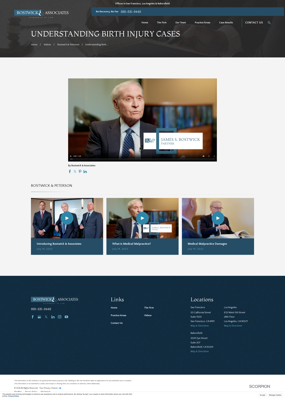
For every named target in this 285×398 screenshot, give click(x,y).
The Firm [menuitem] (162, 22)
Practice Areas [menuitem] (202, 22)
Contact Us (254, 22)
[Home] (42, 14)
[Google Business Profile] (39, 317)
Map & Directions (200, 325)
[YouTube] (66, 317)
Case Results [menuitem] (226, 22)
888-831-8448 (131, 11)
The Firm (149, 307)
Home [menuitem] (144, 22)
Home (114, 307)
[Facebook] (32, 317)
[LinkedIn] (53, 317)
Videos (148, 315)
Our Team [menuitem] (180, 22)
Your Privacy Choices (48, 388)
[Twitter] (46, 317)
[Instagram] (59, 317)
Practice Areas (118, 315)
